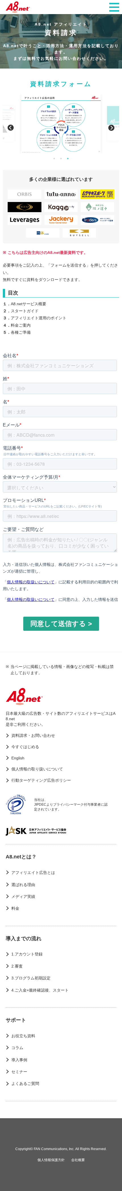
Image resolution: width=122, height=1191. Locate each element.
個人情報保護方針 (51, 1160)
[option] (61, 123)
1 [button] (54, 158)
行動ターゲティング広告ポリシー (41, 780)
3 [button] (68, 158)
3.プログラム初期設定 (31, 978)
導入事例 (19, 1060)
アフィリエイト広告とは (33, 872)
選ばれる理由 (23, 884)
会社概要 (78, 1160)
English (17, 758)
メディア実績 (23, 896)
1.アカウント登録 (27, 954)
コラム (17, 1047)
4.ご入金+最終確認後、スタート (40, 990)
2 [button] (61, 158)
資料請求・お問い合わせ (33, 735)
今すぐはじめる (25, 746)
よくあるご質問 (25, 1083)
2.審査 (17, 966)
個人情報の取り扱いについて (37, 769)
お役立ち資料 (23, 1036)
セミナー (19, 1071)
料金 (15, 908)
